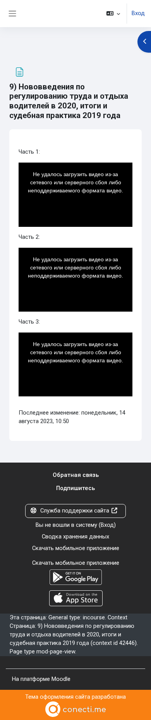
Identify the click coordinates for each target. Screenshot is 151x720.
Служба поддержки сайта (74, 510)
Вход (138, 13)
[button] (113, 13)
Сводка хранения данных (75, 536)
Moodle (60, 678)
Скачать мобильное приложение (75, 548)
